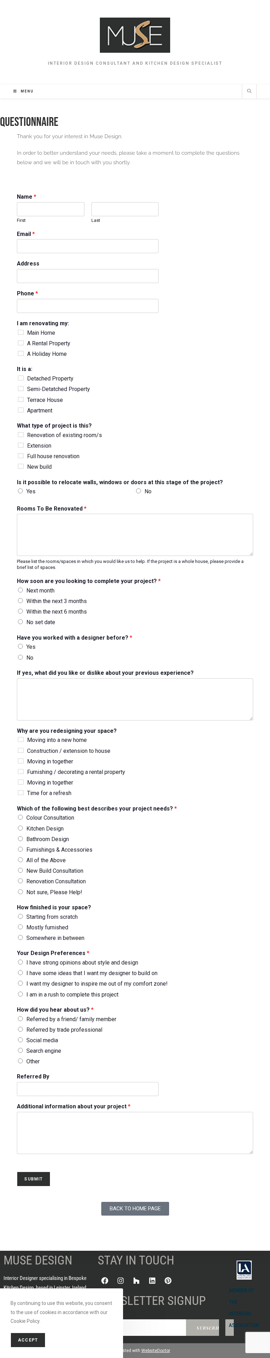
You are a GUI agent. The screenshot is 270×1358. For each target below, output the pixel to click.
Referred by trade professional (64, 1029)
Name (26, 196)
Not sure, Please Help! (54, 892)
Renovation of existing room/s (64, 435)
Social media (42, 1040)
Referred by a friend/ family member (71, 1019)
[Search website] (249, 92)
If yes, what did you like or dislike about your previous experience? (105, 673)
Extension (39, 445)
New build (39, 466)
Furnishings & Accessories (59, 849)
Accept (28, 1340)
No (148, 491)
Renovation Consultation (56, 881)
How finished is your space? (54, 907)
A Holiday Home (47, 354)
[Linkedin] (152, 1281)
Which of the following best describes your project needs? (97, 808)
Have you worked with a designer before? (74, 637)
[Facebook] (105, 1281)
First (21, 220)
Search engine (43, 1051)
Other (33, 1061)
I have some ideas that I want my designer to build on (92, 973)
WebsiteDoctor (155, 1350)
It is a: (24, 369)
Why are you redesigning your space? (67, 731)
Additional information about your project (73, 1106)
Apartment (39, 410)
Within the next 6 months (56, 611)
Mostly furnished (47, 927)
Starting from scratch (52, 917)
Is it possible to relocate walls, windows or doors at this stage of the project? (120, 482)
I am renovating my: (43, 323)
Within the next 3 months (56, 601)
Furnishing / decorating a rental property (76, 772)
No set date (40, 622)
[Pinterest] (168, 1281)
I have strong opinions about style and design (82, 962)
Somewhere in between (55, 938)
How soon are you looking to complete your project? (89, 581)
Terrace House (45, 400)
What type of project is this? (54, 425)
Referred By (33, 1076)
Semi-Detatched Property (58, 389)
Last (95, 220)
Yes (31, 491)
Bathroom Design (47, 839)
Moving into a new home (57, 740)
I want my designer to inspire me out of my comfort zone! (97, 983)
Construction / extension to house (68, 751)
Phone (27, 293)
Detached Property (50, 378)
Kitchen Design (45, 828)
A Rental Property (48, 343)
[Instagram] (121, 1281)
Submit (33, 1179)
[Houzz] (136, 1281)
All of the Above (46, 860)
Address (28, 263)
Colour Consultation (50, 817)
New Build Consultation (54, 870)
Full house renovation (53, 456)
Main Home (41, 332)
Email (26, 234)
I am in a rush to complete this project (72, 994)
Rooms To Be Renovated (51, 508)
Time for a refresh (49, 793)
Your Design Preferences (53, 953)
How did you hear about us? (55, 1009)
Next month (40, 590)
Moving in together (50, 761)
